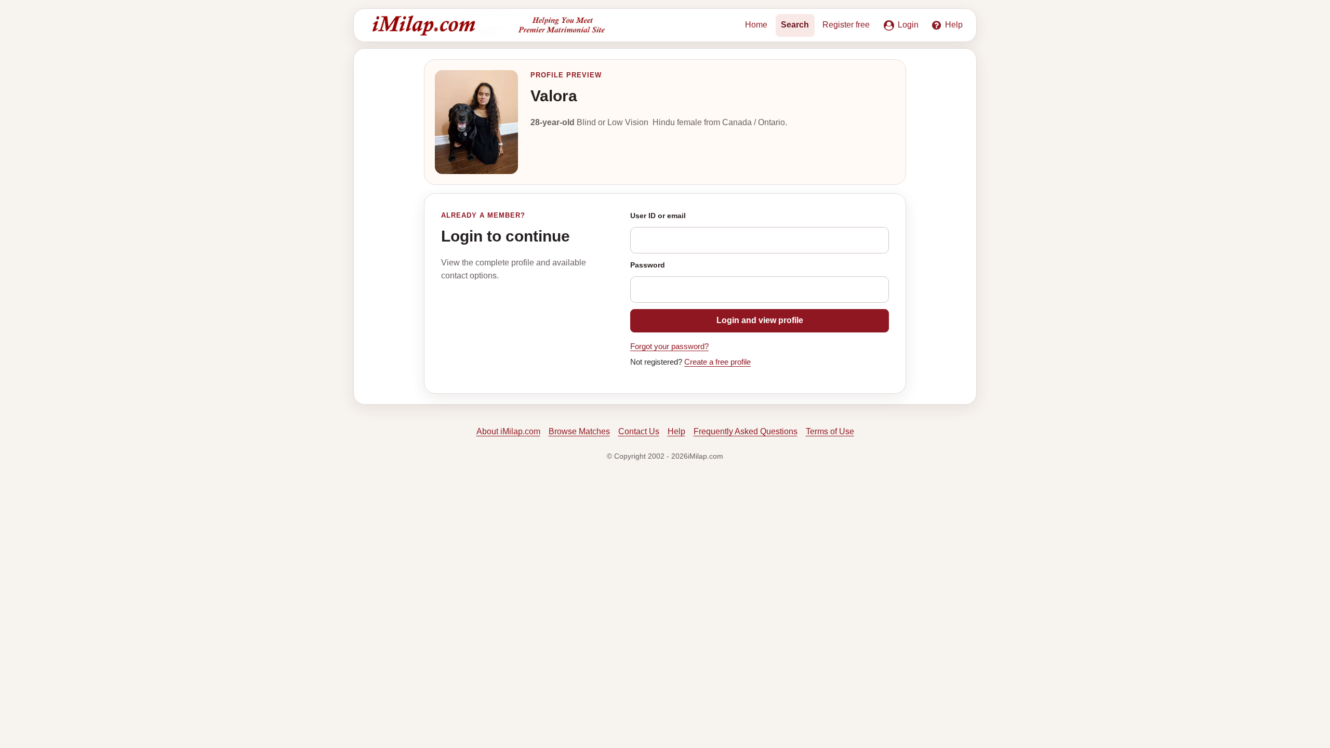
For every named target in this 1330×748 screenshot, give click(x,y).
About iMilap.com (508, 431)
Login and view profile (759, 320)
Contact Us (638, 431)
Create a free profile (717, 362)
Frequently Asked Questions (745, 431)
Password (647, 265)
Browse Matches (579, 431)
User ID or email (658, 215)
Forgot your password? (669, 346)
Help (676, 431)
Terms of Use (830, 431)
